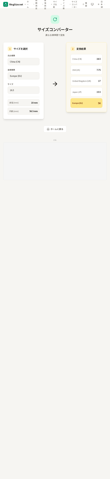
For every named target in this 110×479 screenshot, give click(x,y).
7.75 (99, 69)
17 (99, 80)
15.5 (99, 91)
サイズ (10, 84)
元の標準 (11, 55)
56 (99, 103)
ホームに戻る (57, 129)
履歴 (86, 4)
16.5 (99, 58)
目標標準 (11, 69)
